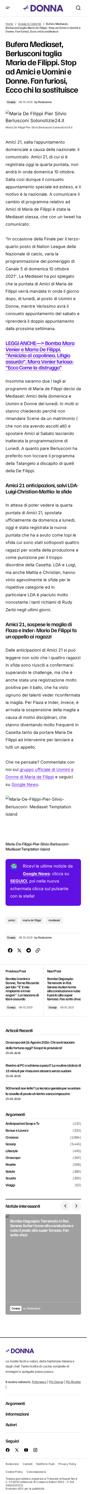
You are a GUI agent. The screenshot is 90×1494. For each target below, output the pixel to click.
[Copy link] (37, 950)
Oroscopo (13, 1158)
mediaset (54, 920)
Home (9, 24)
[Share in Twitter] (19, 950)
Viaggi (10, 1185)
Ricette (11, 1165)
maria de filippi (32, 920)
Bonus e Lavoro (17, 1130)
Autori (11, 1424)
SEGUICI (18, 881)
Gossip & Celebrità (29, 24)
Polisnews (39, 1382)
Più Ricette (73, 1382)
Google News (25, 784)
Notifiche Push (45, 1464)
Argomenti (15, 1403)
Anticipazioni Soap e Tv (22, 1124)
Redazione (12, 1464)
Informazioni (17, 1413)
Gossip (11, 102)
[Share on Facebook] (10, 950)
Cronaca (12, 1137)
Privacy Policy (67, 1464)
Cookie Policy (14, 1471)
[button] (7, 8)
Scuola (11, 1178)
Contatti (28, 1464)
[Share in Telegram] (28, 950)
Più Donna (56, 1382)
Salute (10, 1171)
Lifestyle (12, 1151)
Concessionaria (36, 1471)
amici (11, 920)
